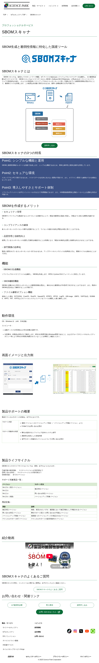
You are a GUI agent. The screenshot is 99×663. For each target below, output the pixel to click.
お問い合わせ (89, 6)
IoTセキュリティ (8, 632)
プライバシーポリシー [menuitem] (61, 656)
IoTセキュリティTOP (18, 15)
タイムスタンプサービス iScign (13, 649)
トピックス (52, 6)
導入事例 (53, 605)
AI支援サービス (8, 645)
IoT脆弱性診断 (17, 605)
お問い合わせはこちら (47, 612)
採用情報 (65, 6)
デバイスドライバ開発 (10, 640)
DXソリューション (9, 636)
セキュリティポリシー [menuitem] (33, 656)
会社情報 (74, 6)
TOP (4, 15)
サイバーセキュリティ (10, 627)
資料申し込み (49, 145)
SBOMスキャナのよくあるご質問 (50, 589)
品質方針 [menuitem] (11, 656)
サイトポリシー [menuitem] (85, 656)
